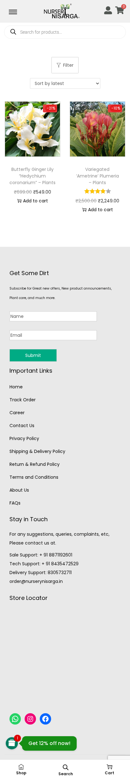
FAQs (15, 503)
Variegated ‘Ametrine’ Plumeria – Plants (97, 176)
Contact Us (21, 425)
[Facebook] (45, 719)
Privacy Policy (24, 438)
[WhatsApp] (15, 719)
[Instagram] (30, 719)
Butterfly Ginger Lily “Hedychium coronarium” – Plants (32, 176)
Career (17, 412)
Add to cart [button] (35, 201)
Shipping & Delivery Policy (37, 451)
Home (16, 387)
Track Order (22, 400)
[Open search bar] (65, 767)
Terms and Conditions (33, 477)
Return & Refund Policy (34, 464)
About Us (19, 490)
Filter (68, 65)
